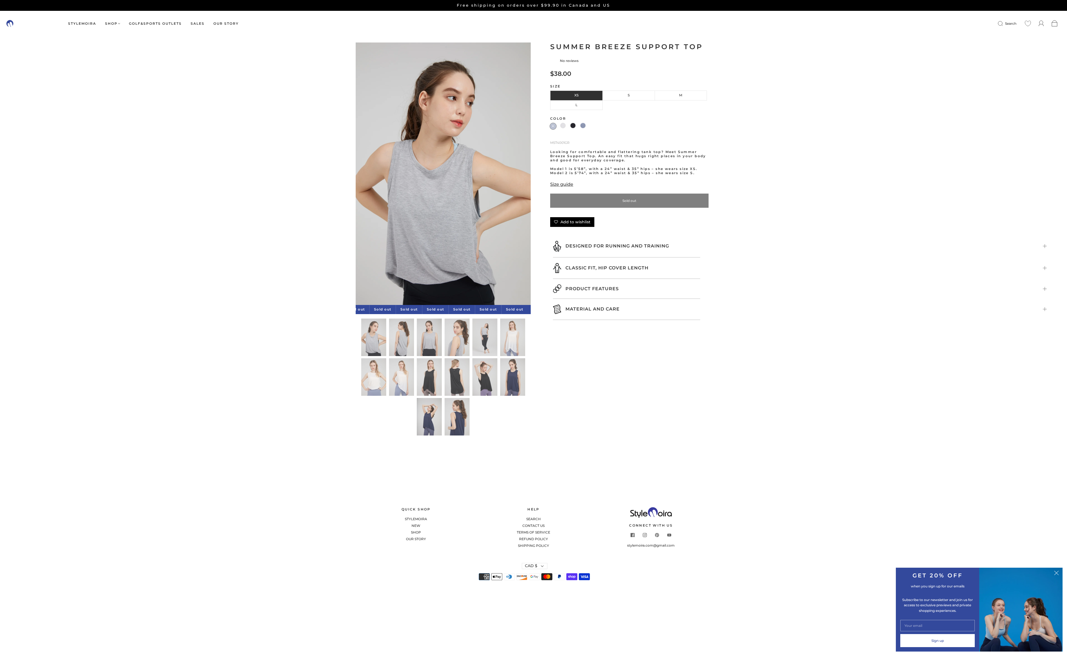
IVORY (563, 125)
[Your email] (937, 625)
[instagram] (645, 535)
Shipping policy (533, 546)
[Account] (1041, 23)
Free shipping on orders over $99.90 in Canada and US (533, 5)
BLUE (583, 125)
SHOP (111, 23)
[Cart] (1054, 23)
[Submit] (1004, 23)
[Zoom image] (443, 174)
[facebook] (633, 535)
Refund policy (533, 539)
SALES (198, 23)
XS (576, 95)
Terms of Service (533, 532)
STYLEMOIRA (82, 23)
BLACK (573, 125)
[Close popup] (1056, 574)
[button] (373, 174)
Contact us (533, 526)
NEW (416, 526)
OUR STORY (226, 23)
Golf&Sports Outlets (155, 23)
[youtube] (669, 535)
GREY (553, 126)
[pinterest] (657, 535)
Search (1010, 23)
